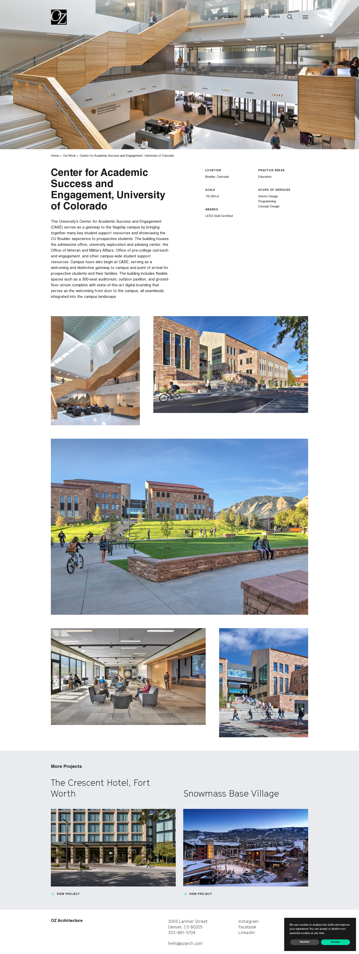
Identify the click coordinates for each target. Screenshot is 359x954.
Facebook (247, 927)
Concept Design (268, 206)
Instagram (248, 921)
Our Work (229, 17)
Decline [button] (304, 942)
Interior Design (268, 196)
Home (55, 156)
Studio (274, 17)
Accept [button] (335, 942)
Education (264, 177)
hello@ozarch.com (185, 943)
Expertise (252, 17)
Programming (267, 201)
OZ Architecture (67, 921)
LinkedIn (246, 932)
